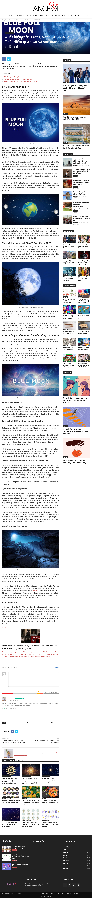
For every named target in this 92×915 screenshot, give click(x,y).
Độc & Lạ (11, 32)
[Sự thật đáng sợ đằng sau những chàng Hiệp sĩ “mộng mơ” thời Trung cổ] (84, 255)
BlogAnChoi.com (30, 884)
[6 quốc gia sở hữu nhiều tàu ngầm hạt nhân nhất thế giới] (67, 162)
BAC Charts (76, 893)
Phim (64, 850)
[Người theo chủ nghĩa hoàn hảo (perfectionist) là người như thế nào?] (67, 206)
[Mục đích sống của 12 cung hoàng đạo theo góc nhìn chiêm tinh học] (11, 814)
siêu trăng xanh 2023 (48, 722)
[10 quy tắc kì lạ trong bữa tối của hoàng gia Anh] (84, 239)
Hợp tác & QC (68, 893)
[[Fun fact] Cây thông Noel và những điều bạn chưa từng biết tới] (84, 342)
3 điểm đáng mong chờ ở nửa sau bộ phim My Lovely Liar (46, 741)
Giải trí (11, 15)
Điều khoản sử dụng (51, 893)
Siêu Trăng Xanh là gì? (11, 77)
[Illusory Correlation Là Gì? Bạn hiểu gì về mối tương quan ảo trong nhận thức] (6, 866)
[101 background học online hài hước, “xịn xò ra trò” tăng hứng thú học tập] (84, 293)
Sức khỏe (71, 15)
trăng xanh (5, 725)
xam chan (17, 751)
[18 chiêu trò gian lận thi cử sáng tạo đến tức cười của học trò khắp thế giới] (69, 325)
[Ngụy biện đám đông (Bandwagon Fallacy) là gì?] (67, 219)
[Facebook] (65, 885)
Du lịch (27, 15)
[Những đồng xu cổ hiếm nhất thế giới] (69, 342)
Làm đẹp (34, 15)
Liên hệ (49, 896)
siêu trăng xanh (38, 722)
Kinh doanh (62, 15)
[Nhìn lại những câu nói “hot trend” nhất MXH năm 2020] (84, 358)
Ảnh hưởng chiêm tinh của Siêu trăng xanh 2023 (20, 81)
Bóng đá (65, 863)
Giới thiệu (42, 893)
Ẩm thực (19, 15)
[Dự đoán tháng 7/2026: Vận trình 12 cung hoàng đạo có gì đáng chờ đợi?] (50, 770)
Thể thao (53, 15)
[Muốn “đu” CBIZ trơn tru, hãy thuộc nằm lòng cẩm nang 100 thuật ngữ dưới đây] (69, 293)
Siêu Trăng (29, 722)
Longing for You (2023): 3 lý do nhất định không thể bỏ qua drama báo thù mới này (14, 741)
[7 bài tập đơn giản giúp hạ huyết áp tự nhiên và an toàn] (67, 173)
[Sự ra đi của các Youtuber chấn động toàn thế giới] (69, 358)
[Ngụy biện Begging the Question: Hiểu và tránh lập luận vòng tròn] (6, 857)
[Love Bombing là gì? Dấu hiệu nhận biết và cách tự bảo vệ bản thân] (76, 448)
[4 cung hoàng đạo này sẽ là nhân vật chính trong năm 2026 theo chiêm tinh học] (31, 814)
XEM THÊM (19, 760)
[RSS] (74, 885)
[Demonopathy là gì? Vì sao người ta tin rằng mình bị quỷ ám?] (67, 183)
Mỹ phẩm (66, 852)
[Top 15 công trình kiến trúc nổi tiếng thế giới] (76, 105)
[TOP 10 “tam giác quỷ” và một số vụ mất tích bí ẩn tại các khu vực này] (69, 271)
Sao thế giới (66, 847)
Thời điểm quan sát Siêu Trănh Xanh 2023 (18, 79)
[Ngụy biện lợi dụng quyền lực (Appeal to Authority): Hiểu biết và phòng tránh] (76, 386)
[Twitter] (78, 885)
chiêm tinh (16, 722)
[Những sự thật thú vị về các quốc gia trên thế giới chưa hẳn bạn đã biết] (84, 309)
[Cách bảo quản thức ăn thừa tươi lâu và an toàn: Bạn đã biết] (76, 134)
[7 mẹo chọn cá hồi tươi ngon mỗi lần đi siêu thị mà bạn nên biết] (50, 792)
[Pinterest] (69, 885)
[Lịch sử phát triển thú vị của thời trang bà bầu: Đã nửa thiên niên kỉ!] (84, 271)
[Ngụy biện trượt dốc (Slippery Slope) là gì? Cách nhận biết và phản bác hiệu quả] (76, 417)
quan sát (23, 722)
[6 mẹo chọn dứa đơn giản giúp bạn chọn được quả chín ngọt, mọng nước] (31, 792)
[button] (88, 15)
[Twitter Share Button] (9, 59)
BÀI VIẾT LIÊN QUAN (8, 760)
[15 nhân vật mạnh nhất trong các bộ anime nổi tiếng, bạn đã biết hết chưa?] (69, 309)
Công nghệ (43, 15)
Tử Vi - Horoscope (6, 776)
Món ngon (66, 868)
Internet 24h (67, 866)
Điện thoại (66, 860)
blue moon (9, 722)
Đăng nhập (56, 667)
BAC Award (43, 896)
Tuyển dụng (61, 893)
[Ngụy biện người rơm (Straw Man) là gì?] (67, 195)
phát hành (35, 590)
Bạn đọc (80, 15)
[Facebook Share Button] (4, 59)
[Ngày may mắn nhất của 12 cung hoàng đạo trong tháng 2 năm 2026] (50, 814)
